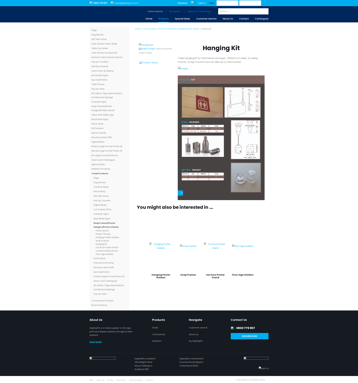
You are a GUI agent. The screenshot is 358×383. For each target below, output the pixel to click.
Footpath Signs (99, 101)
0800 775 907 (100, 3)
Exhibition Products (100, 168)
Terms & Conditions (135, 380)
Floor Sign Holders (104, 254)
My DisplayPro (175, 11)
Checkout (182, 3)
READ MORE (96, 342)
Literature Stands (99, 66)
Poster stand (102, 230)
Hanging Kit (101, 244)
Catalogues (261, 19)
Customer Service (206, 19)
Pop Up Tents (97, 89)
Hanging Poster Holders (107, 237)
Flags (94, 30)
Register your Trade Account (199, 11)
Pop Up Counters (99, 61)
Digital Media (97, 141)
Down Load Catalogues (103, 160)
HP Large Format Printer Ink (104, 155)
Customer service (198, 327)
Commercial (158, 334)
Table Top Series (99, 48)
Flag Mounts (97, 34)
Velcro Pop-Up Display (102, 70)
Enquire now (249, 336)
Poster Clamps (103, 234)
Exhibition (157, 340)
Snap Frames (102, 240)
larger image (148, 48)
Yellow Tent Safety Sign (102, 114)
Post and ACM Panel (104, 262)
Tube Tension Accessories (104, 52)
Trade (155, 327)
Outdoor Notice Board (107, 250)
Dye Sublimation (99, 79)
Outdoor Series (101, 187)
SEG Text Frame (99, 39)
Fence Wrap (97, 123)
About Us (228, 19)
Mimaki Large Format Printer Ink (106, 150)
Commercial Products (102, 300)
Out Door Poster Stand (107, 247)
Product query (150, 62)
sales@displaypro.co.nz (126, 3)
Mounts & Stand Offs (101, 137)
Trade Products (99, 173)
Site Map (110, 380)
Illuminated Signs (99, 75)
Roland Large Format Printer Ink (106, 146)
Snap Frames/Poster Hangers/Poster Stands (178, 28)
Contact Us (149, 380)
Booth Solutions (99, 305)
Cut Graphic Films (102, 209)
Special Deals (182, 19)
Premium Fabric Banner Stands (106, 57)
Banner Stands (98, 132)
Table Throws (97, 84)
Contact (244, 19)
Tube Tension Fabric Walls (104, 43)
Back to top (100, 380)
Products (163, 19)
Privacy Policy (121, 380)
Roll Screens (97, 128)
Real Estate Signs (99, 119)
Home (149, 19)
